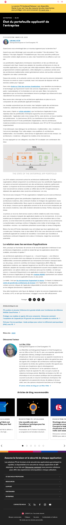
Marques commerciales (15, 517)
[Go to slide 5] (39, 445)
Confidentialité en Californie (49, 517)
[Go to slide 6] (43, 445)
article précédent (25, 111)
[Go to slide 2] (27, 445)
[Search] (58, 2)
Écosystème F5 (25, 419)
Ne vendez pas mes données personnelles (31, 520)
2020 (13, 333)
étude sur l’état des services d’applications (25, 86)
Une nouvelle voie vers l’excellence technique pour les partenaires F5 (32, 424)
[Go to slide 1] (22, 445)
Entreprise (7, 18)
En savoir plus (44, 10)
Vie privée (36, 517)
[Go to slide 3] (31, 445)
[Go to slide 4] (35, 445)
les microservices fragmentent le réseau (30, 280)
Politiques (27, 517)
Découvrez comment (33, 467)
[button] (33, 160)
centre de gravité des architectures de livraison (19, 283)
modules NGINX (39, 274)
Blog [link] (17, 18)
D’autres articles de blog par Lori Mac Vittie (34, 386)
